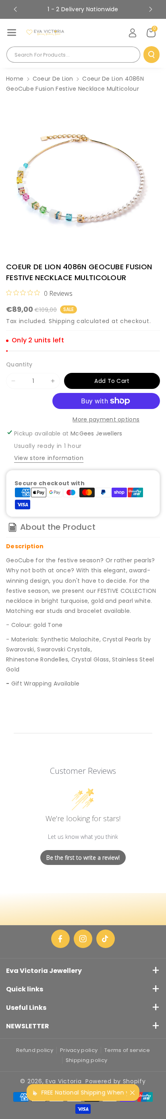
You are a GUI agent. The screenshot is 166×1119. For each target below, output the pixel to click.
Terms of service (127, 1050)
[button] (12, 32)
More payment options (106, 419)
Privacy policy (79, 1050)
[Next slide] (150, 9)
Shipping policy (87, 1060)
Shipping (62, 321)
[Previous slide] (15, 9)
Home (14, 79)
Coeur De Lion (53, 79)
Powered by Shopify (115, 1081)
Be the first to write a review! (83, 857)
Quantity (19, 364)
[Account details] (132, 33)
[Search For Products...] (151, 54)
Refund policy (34, 1050)
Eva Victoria (63, 1081)
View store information (48, 458)
